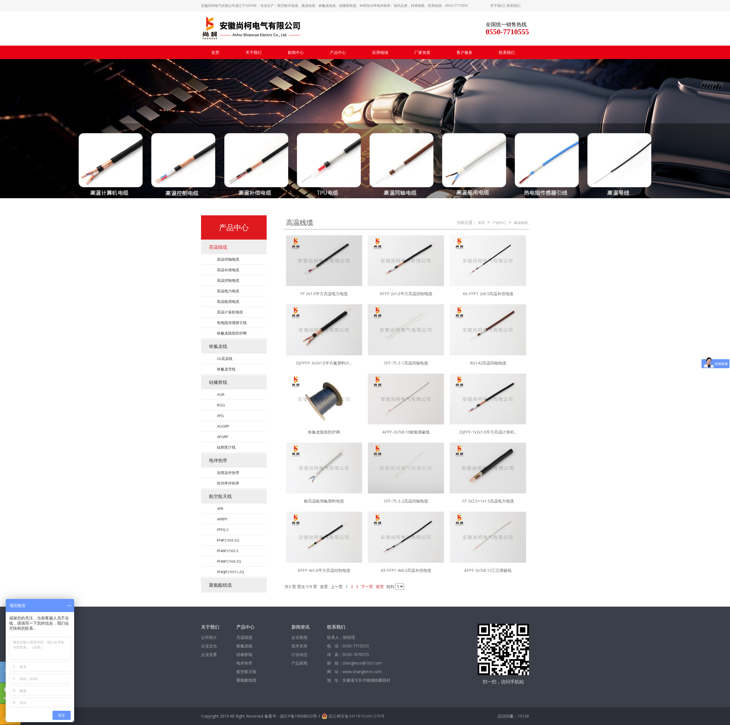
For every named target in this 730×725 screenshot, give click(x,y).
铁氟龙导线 (226, 369)
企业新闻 (299, 637)
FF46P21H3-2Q (229, 561)
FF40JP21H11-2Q (230, 571)
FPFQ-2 (223, 529)
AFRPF (222, 519)
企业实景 (209, 654)
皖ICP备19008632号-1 (300, 716)
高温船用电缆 (228, 301)
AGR (220, 394)
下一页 (367, 586)
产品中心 (338, 52)
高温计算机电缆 (230, 312)
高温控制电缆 (228, 280)
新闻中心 (296, 52)
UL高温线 (224, 358)
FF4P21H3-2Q (228, 540)
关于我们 (497, 5)
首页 (215, 52)
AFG (220, 415)
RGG (221, 405)
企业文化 (209, 646)
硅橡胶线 (218, 382)
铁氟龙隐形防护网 (232, 333)
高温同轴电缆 (228, 259)
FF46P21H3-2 (227, 550)
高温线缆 (218, 247)
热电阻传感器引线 (232, 322)
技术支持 (299, 646)
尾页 (380, 586)
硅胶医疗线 (226, 447)
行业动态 (299, 654)
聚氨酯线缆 (220, 585)
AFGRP (222, 436)
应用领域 (380, 52)
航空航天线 (220, 496)
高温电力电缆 (228, 290)
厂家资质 (422, 52)
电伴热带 (218, 460)
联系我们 (513, 5)
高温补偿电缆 (228, 269)
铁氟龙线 (218, 346)
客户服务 (465, 52)
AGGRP (223, 426)
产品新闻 (299, 663)
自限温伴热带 (228, 472)
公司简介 (209, 637)
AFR (220, 508)
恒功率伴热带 (228, 483)
